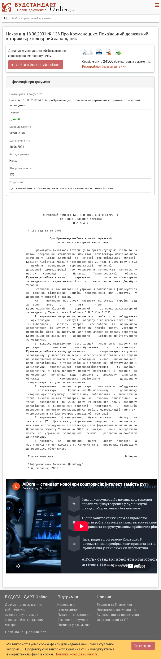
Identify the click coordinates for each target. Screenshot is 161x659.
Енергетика (123, 605)
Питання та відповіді (73, 615)
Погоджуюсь (143, 645)
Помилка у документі (73, 625)
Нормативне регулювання (116, 610)
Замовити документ (72, 620)
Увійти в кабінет (38, 64)
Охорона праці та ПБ (113, 620)
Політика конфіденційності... (77, 654)
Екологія (103, 605)
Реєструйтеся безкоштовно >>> (104, 66)
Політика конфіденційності (26, 632)
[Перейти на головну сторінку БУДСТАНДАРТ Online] (66, 7)
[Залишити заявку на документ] (117, 51)
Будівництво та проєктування (120, 615)
